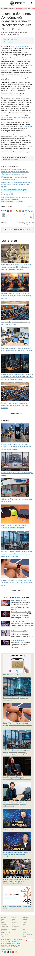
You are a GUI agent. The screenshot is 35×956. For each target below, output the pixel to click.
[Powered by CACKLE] (31, 206)
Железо (3, 924)
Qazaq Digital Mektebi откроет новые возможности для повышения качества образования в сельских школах (15, 172)
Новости (3, 917)
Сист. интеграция (5, 932)
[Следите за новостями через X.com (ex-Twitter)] (8, 952)
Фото (24, 929)
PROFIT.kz (15, 946)
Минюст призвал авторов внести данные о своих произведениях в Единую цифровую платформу (16, 295)
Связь (2, 919)
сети (6, 934)
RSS (32, 222)
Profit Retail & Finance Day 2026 (21, 612)
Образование (4, 926)
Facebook (7, 159)
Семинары (25, 920)
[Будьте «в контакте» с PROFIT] (11, 952)
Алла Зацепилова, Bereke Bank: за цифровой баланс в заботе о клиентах (17, 778)
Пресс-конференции (27, 934)
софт (7, 924)
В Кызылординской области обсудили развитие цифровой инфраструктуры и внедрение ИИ (14, 192)
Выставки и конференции (29, 930)
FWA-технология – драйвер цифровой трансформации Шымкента (14, 178)
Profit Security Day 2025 (18, 640)
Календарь (25, 917)
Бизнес (3, 922)
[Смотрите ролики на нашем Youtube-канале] (13, 952)
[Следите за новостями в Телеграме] (5, 952)
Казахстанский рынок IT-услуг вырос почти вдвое (15, 699)
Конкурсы (25, 922)
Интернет (3, 920)
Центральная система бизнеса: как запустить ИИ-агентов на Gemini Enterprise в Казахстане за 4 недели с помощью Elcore (17, 376)
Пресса (14, 929)
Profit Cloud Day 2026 (18, 621)
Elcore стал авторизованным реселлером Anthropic (17, 907)
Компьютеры (4, 930)
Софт (2, 936)
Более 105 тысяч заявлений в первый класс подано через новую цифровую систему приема (16, 184)
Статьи (14, 917)
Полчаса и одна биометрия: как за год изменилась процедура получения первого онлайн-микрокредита (16, 446)
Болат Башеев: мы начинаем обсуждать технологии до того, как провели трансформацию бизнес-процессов (16, 854)
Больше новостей (17, 413)
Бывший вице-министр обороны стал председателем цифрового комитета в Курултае (14, 405)
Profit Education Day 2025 (19, 631)
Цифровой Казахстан (21, 46)
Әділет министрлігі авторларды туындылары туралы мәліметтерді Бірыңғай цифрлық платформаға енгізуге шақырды (16, 266)
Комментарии (6, 206)
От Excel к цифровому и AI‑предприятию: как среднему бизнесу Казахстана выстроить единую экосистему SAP (16, 553)
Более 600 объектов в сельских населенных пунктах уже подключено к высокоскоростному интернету (16, 199)
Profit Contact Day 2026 (18, 600)
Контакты (15, 939)
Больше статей (17, 590)
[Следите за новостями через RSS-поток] (16, 952)
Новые (3, 222)
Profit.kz (15, 39)
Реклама (9, 939)
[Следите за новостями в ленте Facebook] (2, 952)
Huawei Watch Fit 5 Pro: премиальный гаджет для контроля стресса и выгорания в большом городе (17, 582)
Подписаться (23, 222)
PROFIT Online (16, 942)
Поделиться (29, 224)
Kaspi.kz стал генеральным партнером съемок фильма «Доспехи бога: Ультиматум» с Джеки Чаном (16, 881)
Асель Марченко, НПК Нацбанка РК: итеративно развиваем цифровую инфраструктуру (15, 804)
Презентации (26, 932)
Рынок (13, 920)
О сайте (3, 939)
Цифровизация (28, 126)
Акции (24, 924)
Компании (4, 929)
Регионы (10, 42)
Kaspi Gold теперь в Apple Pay (13, 675)
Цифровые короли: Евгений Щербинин (16, 829)
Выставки (25, 919)
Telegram (15, 159)
